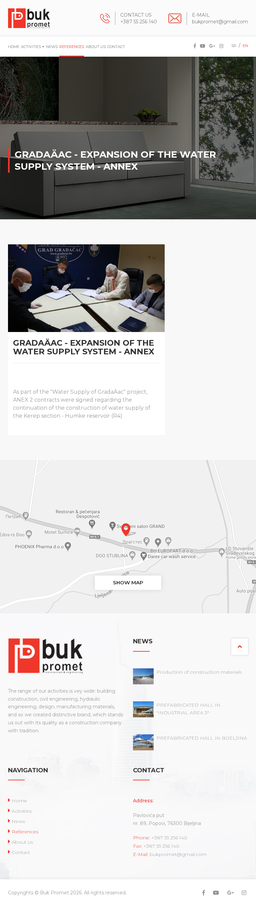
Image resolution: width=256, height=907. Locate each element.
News (52, 46)
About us (96, 46)
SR (233, 45)
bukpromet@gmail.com (220, 22)
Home (13, 46)
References (71, 46)
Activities (31, 46)
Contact (116, 46)
